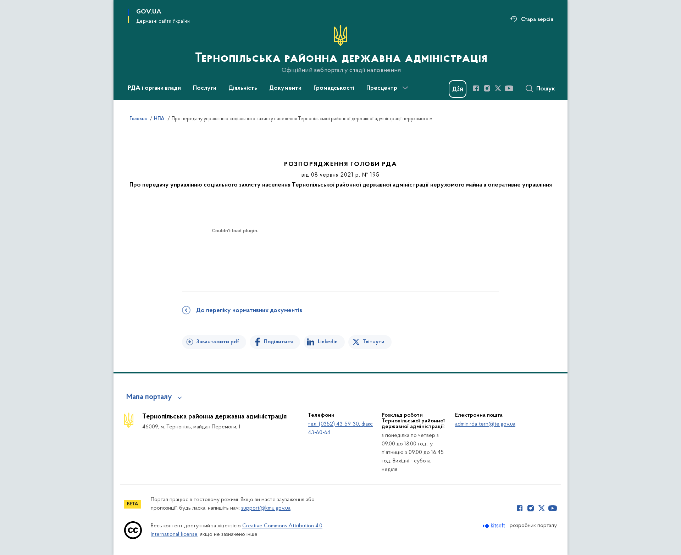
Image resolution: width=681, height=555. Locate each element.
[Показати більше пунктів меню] (405, 88)
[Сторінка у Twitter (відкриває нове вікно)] (498, 88)
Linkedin (328, 342)
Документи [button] (285, 88)
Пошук (545, 89)
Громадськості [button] (334, 88)
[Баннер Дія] (457, 89)
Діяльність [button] (242, 88)
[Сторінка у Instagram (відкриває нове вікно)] (487, 88)
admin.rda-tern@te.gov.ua (485, 424)
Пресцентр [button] (381, 88)
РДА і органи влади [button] (154, 88)
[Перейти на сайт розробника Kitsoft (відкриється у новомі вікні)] (494, 525)
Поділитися (278, 342)
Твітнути (373, 342)
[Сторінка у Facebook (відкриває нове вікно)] (476, 88)
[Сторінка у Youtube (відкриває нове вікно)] (509, 88)
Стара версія (537, 19)
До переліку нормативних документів (249, 310)
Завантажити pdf (217, 342)
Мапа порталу (149, 397)
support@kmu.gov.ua (265, 508)
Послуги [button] (204, 88)
